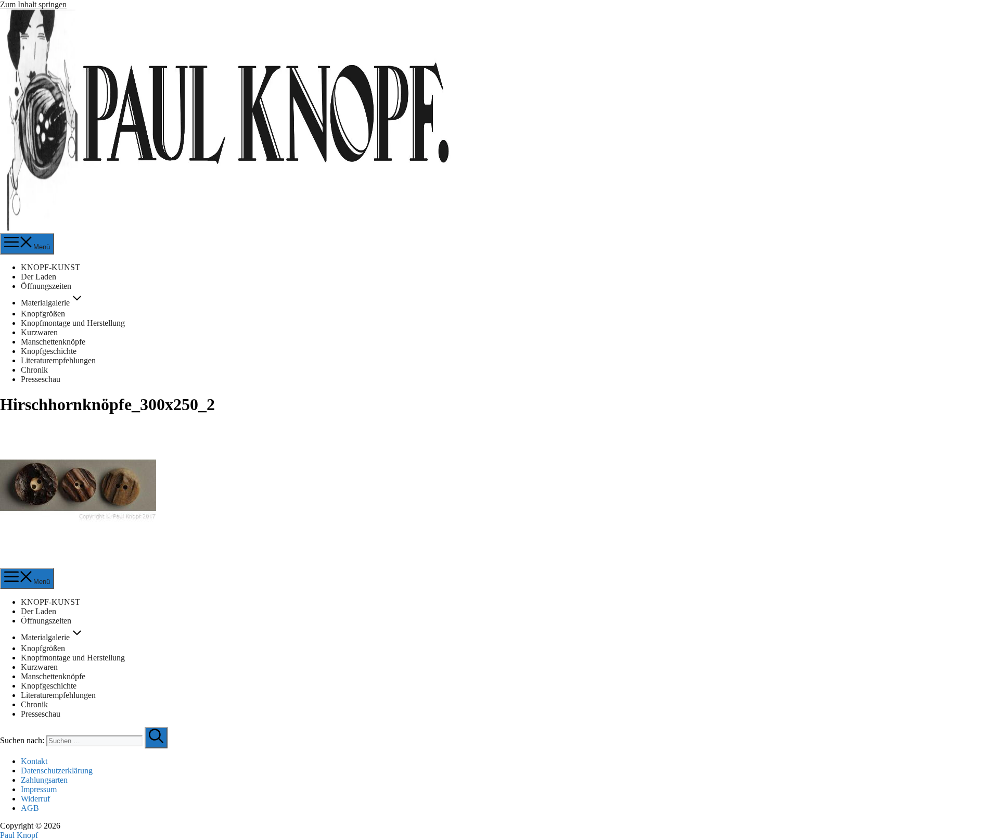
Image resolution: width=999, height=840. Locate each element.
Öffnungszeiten (46, 286)
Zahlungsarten (44, 779)
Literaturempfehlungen (58, 360)
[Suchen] (156, 737)
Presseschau (40, 379)
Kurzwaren (39, 332)
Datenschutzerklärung (57, 770)
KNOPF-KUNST (50, 267)
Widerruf (35, 798)
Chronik (34, 369)
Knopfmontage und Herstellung (73, 323)
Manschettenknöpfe (53, 341)
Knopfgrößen (43, 313)
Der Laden (38, 276)
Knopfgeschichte (48, 351)
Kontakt (34, 761)
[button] (77, 302)
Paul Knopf (19, 835)
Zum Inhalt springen (33, 4)
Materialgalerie (45, 302)
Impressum (39, 789)
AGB (30, 808)
